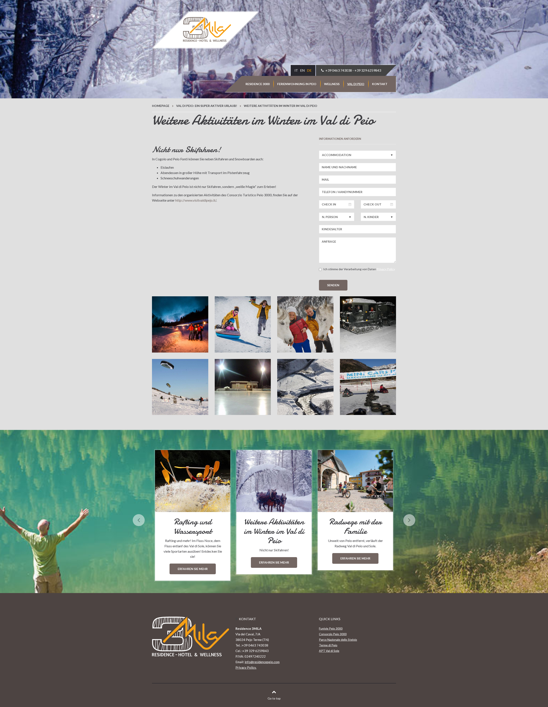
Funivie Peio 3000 (330, 628)
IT (296, 70)
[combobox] (357, 155)
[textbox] (357, 155)
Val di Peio (355, 84)
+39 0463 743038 (338, 70)
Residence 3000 (258, 84)
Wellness (332, 84)
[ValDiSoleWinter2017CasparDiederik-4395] (305, 324)
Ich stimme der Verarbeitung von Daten (359, 269)
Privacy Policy (386, 269)
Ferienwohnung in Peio (296, 84)
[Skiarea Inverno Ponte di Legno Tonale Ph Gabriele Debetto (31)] (180, 387)
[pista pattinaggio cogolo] (305, 387)
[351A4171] (243, 324)
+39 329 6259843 (367, 70)
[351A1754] (180, 324)
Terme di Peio (328, 645)
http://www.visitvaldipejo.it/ (195, 200)
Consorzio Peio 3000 (333, 634)
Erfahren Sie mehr (193, 562)
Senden (333, 285)
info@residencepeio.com (262, 662)
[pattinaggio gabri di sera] (243, 387)
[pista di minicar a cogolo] (368, 387)
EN (302, 70)
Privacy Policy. (245, 667)
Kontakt (379, 84)
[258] (368, 324)
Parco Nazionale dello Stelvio (338, 639)
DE (309, 70)
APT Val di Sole (329, 650)
